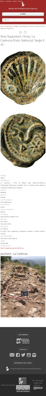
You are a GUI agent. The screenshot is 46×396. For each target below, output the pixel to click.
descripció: (4, 226)
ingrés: (3, 241)
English (15, 1)
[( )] (23, 78)
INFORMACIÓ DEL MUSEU (23, 363)
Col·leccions (8, 26)
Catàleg (15, 26)
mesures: (4, 219)
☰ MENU (23, 14)
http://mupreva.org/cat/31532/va (12, 248)
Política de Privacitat (8, 385)
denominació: (5, 205)
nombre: (3, 176)
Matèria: (3, 195)
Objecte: (3, 190)
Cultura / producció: (7, 209)
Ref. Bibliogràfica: (7, 236)
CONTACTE (23, 349)
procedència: (5, 180)
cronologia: (4, 214)
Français (20, 1)
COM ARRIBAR (23, 335)
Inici (2, 26)
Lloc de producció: (7, 200)
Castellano (8, 1)
